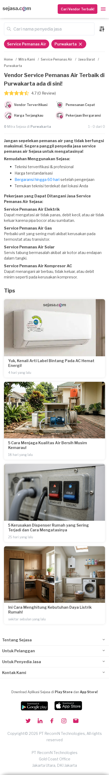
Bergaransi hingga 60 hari (37, 179)
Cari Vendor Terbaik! (77, 9)
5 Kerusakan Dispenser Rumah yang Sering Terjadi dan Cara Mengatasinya (48, 527)
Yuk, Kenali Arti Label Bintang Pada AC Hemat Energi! (51, 363)
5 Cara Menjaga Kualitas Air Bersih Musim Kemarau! (47, 445)
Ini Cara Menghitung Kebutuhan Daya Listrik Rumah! (50, 609)
